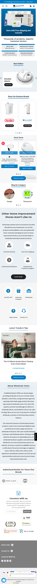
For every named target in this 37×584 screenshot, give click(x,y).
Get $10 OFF (8, 297)
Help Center (13, 317)
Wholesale (28, 297)
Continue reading (18, 368)
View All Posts (18, 377)
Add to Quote (9, 166)
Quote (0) (35, 436)
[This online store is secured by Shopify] (26, 518)
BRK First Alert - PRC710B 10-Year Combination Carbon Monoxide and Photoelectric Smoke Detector (27, 159)
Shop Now (8, 84)
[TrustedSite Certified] (26, 524)
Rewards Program (18, 298)
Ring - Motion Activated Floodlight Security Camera (9, 159)
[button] (3, 580)
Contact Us (23, 317)
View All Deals (18, 178)
